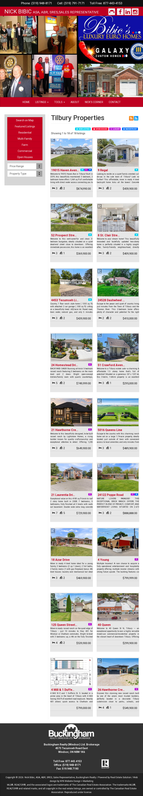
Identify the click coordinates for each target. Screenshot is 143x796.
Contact (115, 102)
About (75, 102)
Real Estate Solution (120, 777)
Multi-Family (25, 138)
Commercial (25, 150)
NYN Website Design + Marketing (76, 781)
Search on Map (25, 120)
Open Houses (25, 157)
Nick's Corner (94, 102)
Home (26, 102)
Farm (25, 144)
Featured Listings (25, 126)
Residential (24, 132)
